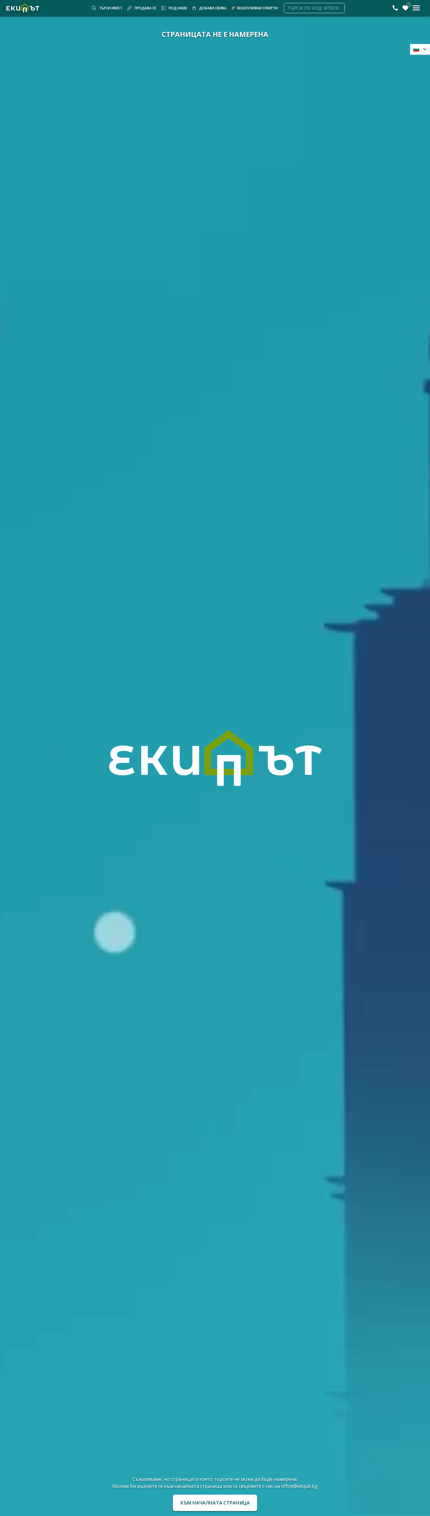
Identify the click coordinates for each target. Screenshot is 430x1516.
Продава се (145, 8)
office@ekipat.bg (299, 1486)
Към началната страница (215, 1503)
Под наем (177, 8)
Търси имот (110, 8)
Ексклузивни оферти (257, 8)
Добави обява (212, 8)
